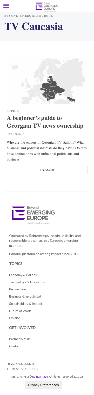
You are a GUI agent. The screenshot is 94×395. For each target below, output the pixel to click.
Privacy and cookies (20, 363)
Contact (15, 346)
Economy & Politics (23, 275)
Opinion (13, 111)
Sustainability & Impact (25, 304)
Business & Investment (25, 296)
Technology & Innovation (27, 282)
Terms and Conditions (22, 368)
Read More (47, 170)
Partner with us (19, 339)
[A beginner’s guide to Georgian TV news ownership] (47, 80)
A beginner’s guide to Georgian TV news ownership (45, 121)
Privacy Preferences (43, 385)
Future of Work (20, 311)
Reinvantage (40, 376)
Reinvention (17, 289)
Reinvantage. (39, 236)
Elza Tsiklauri (15, 134)
